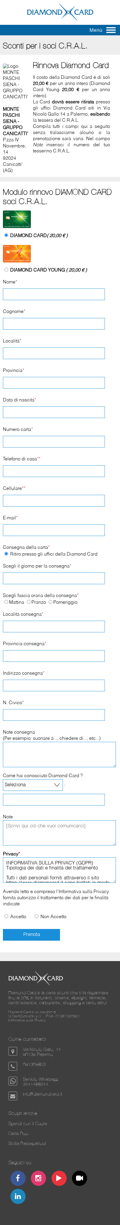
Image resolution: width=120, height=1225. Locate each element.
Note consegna (19, 732)
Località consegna (23, 614)
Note (8, 817)
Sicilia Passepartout (27, 1143)
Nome (10, 282)
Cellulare (14, 488)
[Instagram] (38, 1179)
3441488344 (35, 1084)
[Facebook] (18, 1179)
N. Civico (13, 703)
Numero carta (18, 429)
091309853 (34, 1064)
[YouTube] (59, 1179)
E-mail (10, 518)
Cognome (14, 311)
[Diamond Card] (60, 19)
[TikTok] (79, 1179)
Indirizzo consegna (24, 673)
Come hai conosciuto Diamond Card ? (43, 776)
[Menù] (111, 30)
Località (12, 341)
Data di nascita (19, 400)
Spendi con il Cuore (27, 1123)
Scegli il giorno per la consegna (37, 566)
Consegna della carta (26, 547)
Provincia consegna (24, 644)
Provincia (13, 370)
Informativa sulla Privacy (84, 892)
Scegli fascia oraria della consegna (41, 596)
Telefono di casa (21, 459)
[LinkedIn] (18, 1197)
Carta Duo (18, 1133)
